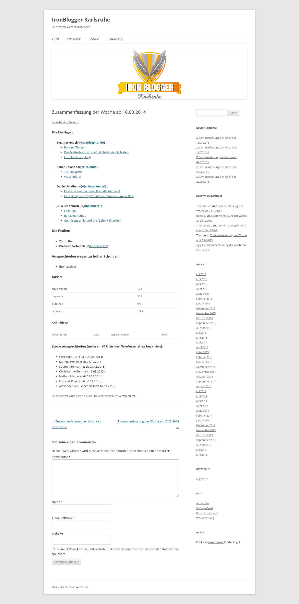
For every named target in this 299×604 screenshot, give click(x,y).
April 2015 (202, 347)
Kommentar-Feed (207, 513)
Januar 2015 (203, 362)
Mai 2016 (201, 284)
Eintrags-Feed (204, 508)
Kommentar (61, 457)
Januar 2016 (203, 303)
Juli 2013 (201, 449)
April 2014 (202, 406)
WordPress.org (205, 518)
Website (57, 533)
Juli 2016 (201, 274)
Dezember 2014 (205, 367)
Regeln (94, 38)
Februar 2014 (204, 415)
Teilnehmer (115, 38)
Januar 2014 (203, 420)
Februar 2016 (204, 298)
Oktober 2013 (204, 435)
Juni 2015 (201, 337)
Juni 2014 (201, 396)
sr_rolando (89, 167)
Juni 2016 (201, 279)
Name (57, 502)
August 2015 (203, 328)
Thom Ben (202, 225)
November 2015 (206, 313)
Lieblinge (70, 211)
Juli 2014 (201, 391)
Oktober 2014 (204, 376)
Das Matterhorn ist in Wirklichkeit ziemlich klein (96, 152)
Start (55, 38)
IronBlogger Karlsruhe (81, 19)
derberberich (98, 246)
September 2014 (206, 381)
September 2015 (206, 323)
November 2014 (206, 371)
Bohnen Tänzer (74, 147)
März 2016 (202, 294)
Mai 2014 (201, 401)
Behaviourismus (75, 216)
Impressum (74, 38)
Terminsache (73, 172)
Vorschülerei (72, 177)
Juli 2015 (201, 332)
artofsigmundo (93, 142)
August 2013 (203, 445)
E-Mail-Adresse (63, 518)
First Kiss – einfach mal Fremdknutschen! (92, 191)
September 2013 (206, 440)
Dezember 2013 (205, 425)
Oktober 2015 (204, 318)
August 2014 (203, 386)
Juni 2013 (201, 454)
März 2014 (202, 410)
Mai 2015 (201, 342)
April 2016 (202, 289)
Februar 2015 (204, 357)
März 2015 (202, 352)
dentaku (201, 216)
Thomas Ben (203, 206)
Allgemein (112, 396)
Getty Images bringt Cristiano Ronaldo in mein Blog (99, 196)
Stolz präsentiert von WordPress (70, 587)
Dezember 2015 (205, 308)
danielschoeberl (94, 186)
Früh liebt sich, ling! (77, 157)
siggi (199, 245)
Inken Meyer (216, 542)
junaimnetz (91, 206)
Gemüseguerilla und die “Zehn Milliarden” (93, 220)
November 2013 (206, 430)
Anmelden (202, 503)
